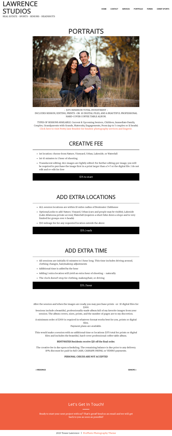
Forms (150, 9)
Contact (114, 9)
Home (103, 9)
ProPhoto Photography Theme (99, 433)
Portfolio (138, 9)
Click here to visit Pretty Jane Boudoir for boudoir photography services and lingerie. (86, 128)
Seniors (131, 369)
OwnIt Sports (163, 9)
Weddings (41, 369)
